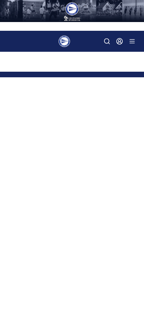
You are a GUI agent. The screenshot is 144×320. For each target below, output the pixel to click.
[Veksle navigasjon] (132, 41)
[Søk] (107, 41)
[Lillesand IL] (72, 11)
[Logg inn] (119, 41)
